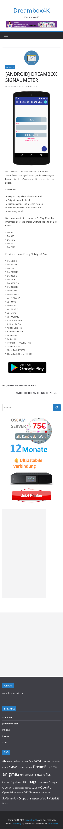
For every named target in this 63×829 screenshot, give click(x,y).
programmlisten (10, 723)
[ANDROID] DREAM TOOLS (21, 385)
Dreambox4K (31, 10)
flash (49, 774)
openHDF (36, 788)
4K (4, 761)
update (26, 798)
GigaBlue (16, 782)
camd (37, 761)
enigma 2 (26, 775)
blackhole (24, 761)
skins (48, 792)
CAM (31, 761)
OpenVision (9, 792)
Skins (5, 742)
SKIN (42, 792)
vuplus (54, 798)
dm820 (5, 767)
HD (24, 782)
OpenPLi (46, 787)
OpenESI (28, 788)
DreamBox (41, 766)
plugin (36, 792)
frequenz (6, 782)
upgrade (35, 798)
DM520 (50, 761)
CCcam (44, 761)
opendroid (19, 788)
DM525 (57, 761)
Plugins (6, 729)
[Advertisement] (24, 553)
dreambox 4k (32, 86)
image (32, 781)
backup (16, 761)
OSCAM (28, 792)
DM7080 (28, 767)
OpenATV (8, 787)
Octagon (53, 782)
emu (54, 767)
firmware (39, 774)
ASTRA (9, 761)
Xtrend (5, 803)
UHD (17, 798)
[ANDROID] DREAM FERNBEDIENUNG (36, 393)
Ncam (45, 782)
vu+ (45, 798)
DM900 (13, 767)
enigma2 (11, 774)
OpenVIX (20, 793)
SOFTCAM (7, 717)
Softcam (8, 798)
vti (41, 799)
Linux (40, 782)
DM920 (21, 767)
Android (10, 67)
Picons (5, 736)
